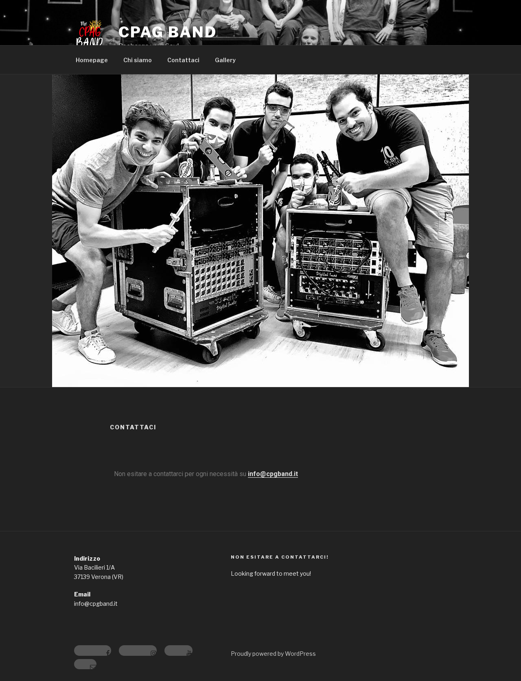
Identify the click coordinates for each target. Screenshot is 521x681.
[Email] (85, 664)
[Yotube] (178, 650)
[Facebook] (92, 650)
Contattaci (183, 60)
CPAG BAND (167, 32)
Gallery (225, 60)
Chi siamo (137, 60)
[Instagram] (138, 650)
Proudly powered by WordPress (273, 653)
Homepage (92, 60)
